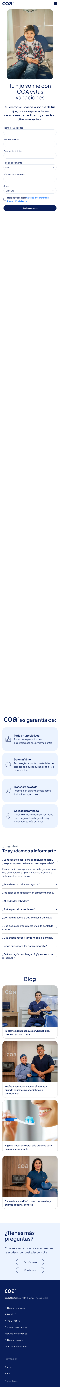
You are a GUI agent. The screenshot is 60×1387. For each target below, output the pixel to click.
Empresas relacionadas (16, 1327)
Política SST (10, 1314)
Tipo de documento (12, 162)
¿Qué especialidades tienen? (18, 909)
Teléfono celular (11, 139)
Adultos (8, 1367)
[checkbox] (4, 199)
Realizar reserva (30, 208)
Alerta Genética (12, 1320)
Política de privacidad (15, 1308)
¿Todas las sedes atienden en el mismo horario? (28, 892)
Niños (7, 1373)
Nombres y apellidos (13, 127)
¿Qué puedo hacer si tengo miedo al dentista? (27, 937)
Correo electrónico (12, 151)
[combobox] (30, 167)
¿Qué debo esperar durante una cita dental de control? (27, 927)
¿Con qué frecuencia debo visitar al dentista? (27, 917)
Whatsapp (32, 1270)
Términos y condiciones (16, 1346)
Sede (6, 186)
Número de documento (14, 174)
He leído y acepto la (28, 199)
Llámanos (32, 1262)
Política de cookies (14, 1340)
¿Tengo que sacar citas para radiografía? (24, 945)
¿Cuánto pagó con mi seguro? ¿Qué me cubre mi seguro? (27, 956)
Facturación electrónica (16, 1333)
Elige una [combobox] (10, 190)
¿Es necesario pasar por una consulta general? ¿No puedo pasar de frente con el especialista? (28, 861)
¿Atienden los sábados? (15, 900)
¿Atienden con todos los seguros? (21, 884)
